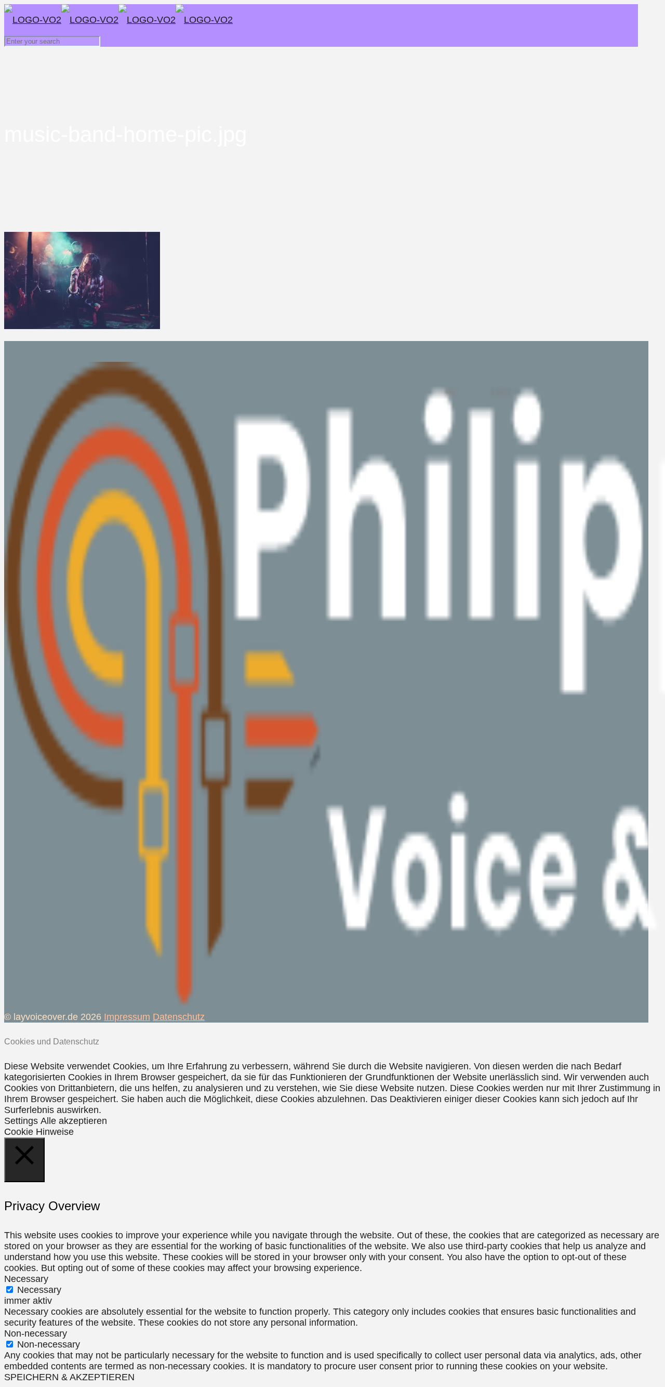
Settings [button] (21, 1121)
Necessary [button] (26, 1279)
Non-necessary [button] (35, 1333)
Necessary (39, 1290)
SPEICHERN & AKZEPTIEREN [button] (69, 1377)
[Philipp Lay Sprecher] (118, 20)
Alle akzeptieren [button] (74, 1121)
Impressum (127, 1017)
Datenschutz (179, 1017)
